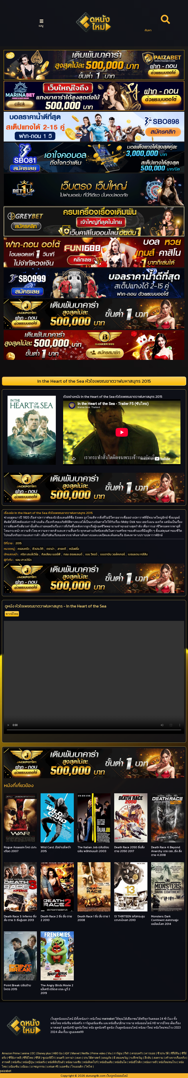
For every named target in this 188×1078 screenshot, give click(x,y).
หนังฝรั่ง (74, 548)
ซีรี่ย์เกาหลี (14, 1057)
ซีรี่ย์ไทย (28, 1057)
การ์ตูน (118, 1053)
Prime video (98, 1053)
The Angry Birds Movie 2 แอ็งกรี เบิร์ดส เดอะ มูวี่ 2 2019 (57, 989)
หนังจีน (16, 1062)
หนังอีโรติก (135, 1062)
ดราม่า (50, 548)
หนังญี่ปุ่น (28, 1062)
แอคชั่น (64, 1066)
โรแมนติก (77, 1066)
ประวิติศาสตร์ (92, 1057)
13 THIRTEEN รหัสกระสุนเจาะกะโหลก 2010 (129, 918)
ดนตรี (60, 1057)
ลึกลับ (147, 1057)
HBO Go (58, 1053)
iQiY (67, 1053)
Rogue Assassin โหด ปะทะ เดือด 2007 (20, 849)
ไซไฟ (88, 1066)
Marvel (75, 1053)
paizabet (5, 1071)
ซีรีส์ (37, 1057)
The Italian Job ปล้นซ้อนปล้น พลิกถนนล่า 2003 (93, 849)
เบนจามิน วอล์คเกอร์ (112, 554)
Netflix (85, 1053)
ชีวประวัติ (37, 548)
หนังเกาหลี (150, 1062)
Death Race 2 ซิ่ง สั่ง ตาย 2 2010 (56, 918)
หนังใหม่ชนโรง (168, 1062)
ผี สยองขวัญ (121, 1057)
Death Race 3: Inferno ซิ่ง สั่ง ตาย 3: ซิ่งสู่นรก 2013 (20, 918)
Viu (110, 1053)
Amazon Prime (11, 1053)
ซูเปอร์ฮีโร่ (48, 1057)
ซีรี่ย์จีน (175, 1053)
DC (33, 1053)
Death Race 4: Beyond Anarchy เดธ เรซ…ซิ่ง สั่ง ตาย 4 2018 (166, 851)
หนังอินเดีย (106, 1062)
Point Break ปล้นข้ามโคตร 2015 (17, 987)
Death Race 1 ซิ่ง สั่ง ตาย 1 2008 (93, 918)
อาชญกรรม (38, 1066)
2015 (18, 543)
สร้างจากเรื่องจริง (175, 1057)
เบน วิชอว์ (91, 554)
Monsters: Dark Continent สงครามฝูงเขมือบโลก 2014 (164, 920)
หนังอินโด (121, 1062)
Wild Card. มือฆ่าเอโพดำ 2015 (56, 849)
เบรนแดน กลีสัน (138, 554)
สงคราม (158, 1057)
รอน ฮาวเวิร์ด (23, 559)
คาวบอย (150, 1053)
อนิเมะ (25, 1066)
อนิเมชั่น (14, 1066)
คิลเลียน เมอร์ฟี (50, 554)
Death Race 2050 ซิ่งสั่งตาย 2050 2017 (129, 849)
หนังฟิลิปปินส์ (56, 1062)
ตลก (79, 1057)
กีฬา (126, 1053)
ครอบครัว (23, 548)
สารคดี (61, 548)
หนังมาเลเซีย (73, 1062)
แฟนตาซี (52, 1066)
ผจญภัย (106, 1057)
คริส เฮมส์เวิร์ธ (29, 554)
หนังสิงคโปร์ (90, 1062)
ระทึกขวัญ (136, 1057)
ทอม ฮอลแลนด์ (73, 554)
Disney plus (44, 1053)
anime (25, 1053)
